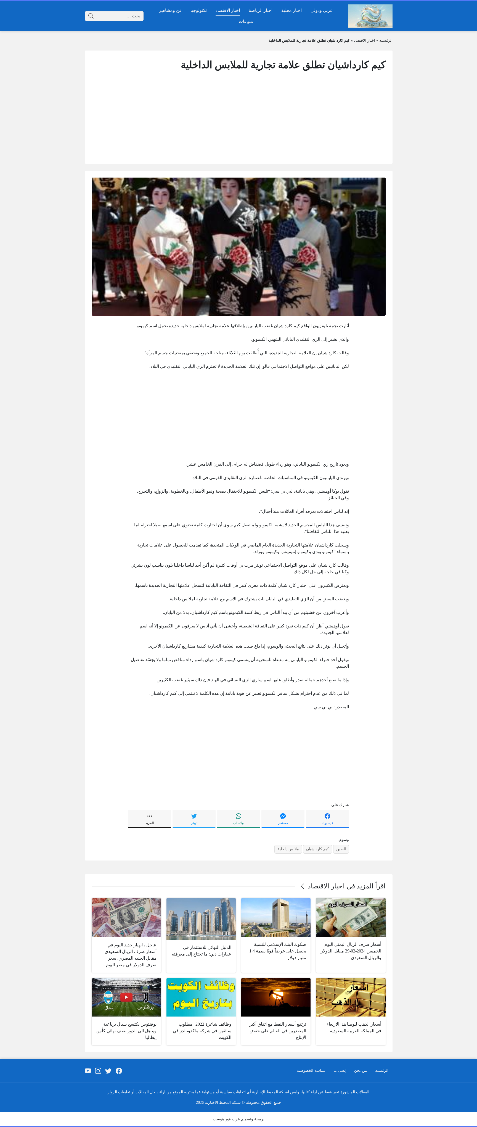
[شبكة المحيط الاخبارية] (370, 16)
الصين (341, 849)
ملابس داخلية (288, 849)
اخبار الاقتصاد (364, 40)
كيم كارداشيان (317, 849)
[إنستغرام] (98, 1070)
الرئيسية (386, 40)
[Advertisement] (239, 118)
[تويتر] (108, 1070)
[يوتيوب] (87, 1070)
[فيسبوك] (118, 1070)
